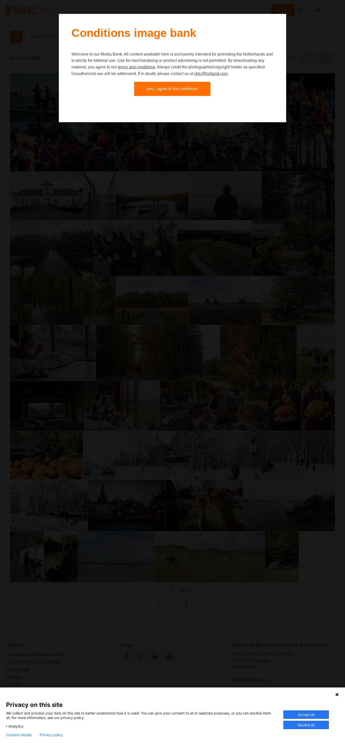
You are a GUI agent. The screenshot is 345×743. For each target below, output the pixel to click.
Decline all (306, 725)
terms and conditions (136, 67)
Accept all (306, 714)
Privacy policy (51, 735)
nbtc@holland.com (211, 73)
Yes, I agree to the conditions (172, 89)
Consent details (19, 735)
